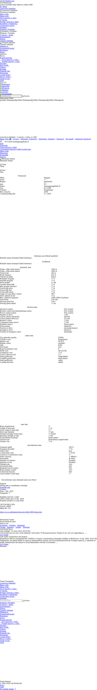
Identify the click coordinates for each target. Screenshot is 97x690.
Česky (5, 92)
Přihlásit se (4, 46)
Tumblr (18, 527)
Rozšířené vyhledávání (9, 24)
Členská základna (6, 41)
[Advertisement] (48, 119)
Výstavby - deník (7, 35)
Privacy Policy (6, 77)
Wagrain (59, 139)
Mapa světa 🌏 (5, 139)
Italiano (5, 90)
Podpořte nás (5, 71)
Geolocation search (7, 26)
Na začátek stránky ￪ (8, 689)
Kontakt (3, 69)
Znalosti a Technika (7, 29)
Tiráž (2, 81)
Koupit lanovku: (6, 58)
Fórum (3, 39)
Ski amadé (69, 139)
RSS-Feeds (4, 65)
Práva (2, 685)
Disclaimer (4, 73)
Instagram (21, 525)
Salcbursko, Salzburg (47, 139)
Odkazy (3, 67)
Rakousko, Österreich (29, 139)
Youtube (12, 525)
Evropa (16, 139)
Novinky (4, 63)
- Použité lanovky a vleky (10, 62)
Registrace (4, 50)
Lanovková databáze (7, 8)
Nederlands (7, 94)
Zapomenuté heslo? (7, 48)
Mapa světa (4, 14)
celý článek (4, 535)
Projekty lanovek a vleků (9, 22)
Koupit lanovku (6, 620)
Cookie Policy (5, 75)
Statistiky (4, 27)
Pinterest (10, 527)
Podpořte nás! (5, 487)
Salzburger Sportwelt (83, 139)
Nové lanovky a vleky (8, 18)
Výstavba (3, 20)
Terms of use (5, 79)
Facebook (3, 525)
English (6, 86)
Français (6, 88)
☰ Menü (3, 7)
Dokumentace (5, 37)
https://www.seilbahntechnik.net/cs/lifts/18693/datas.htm (21, 512)
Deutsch (7, 84)
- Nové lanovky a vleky (10, 60)
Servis (2, 52)
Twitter (2, 527)
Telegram (26, 527)
